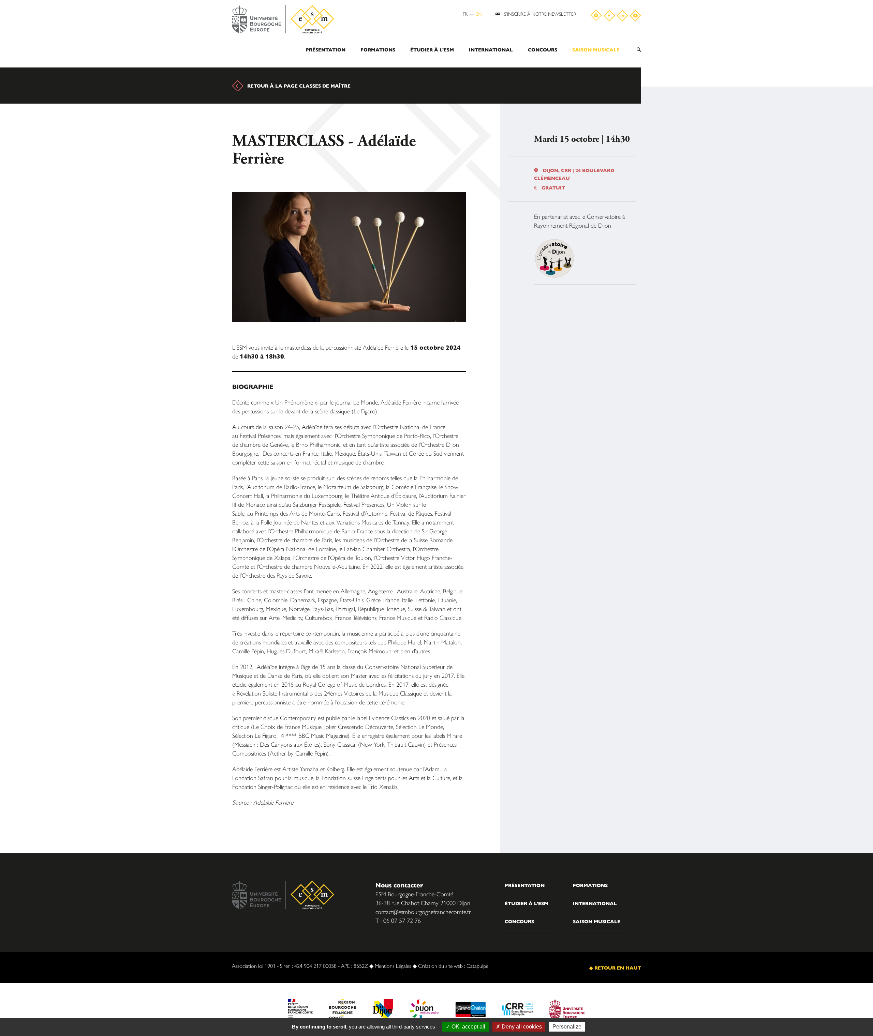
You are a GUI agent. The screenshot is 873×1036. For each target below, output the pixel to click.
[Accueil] (283, 19)
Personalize (566, 1027)
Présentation (325, 49)
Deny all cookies (521, 1027)
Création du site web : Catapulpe (453, 966)
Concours (542, 49)
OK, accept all (467, 1027)
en (479, 13)
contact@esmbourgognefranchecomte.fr (423, 911)
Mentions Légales (393, 966)
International (491, 49)
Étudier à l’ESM (432, 49)
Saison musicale (596, 49)
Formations (377, 49)
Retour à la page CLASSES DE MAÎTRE (299, 85)
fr (465, 13)
